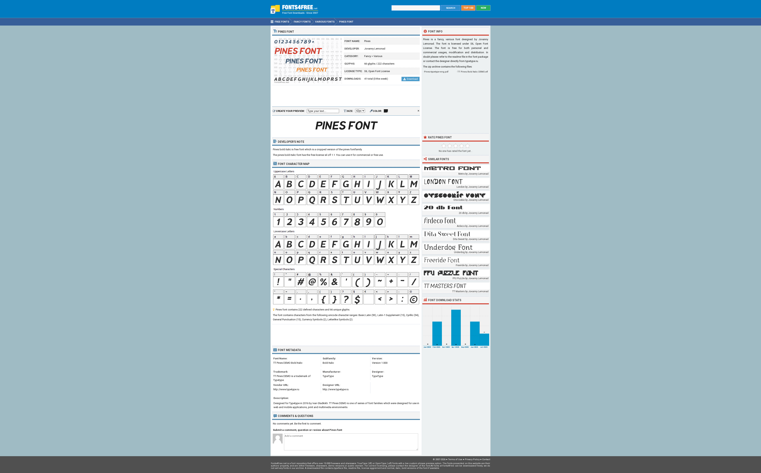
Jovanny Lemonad (374, 48)
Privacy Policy (472, 459)
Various (378, 56)
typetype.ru (471, 61)
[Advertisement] (346, 96)
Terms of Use (455, 459)
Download (412, 79)
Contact (486, 459)
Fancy (367, 56)
